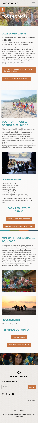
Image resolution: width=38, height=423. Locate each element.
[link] (2, 9)
